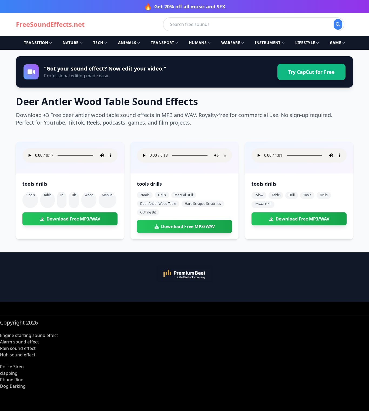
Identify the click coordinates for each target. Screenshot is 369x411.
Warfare (230, 42)
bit (74, 195)
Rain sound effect (18, 348)
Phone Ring (12, 380)
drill (292, 195)
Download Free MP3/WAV (73, 219)
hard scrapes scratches (203, 203)
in (61, 195)
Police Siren (12, 367)
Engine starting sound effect (29, 335)
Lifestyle (305, 42)
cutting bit (148, 212)
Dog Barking (13, 386)
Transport (162, 42)
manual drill (184, 195)
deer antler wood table (158, 203)
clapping (9, 373)
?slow (259, 195)
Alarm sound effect (19, 342)
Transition (36, 42)
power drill (263, 204)
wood (89, 195)
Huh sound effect (17, 355)
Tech (98, 42)
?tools (30, 195)
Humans (198, 42)
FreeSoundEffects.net (50, 24)
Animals (127, 42)
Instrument (268, 42)
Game (335, 42)
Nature (70, 42)
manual (107, 195)
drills (162, 195)
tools (307, 195)
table (47, 195)
